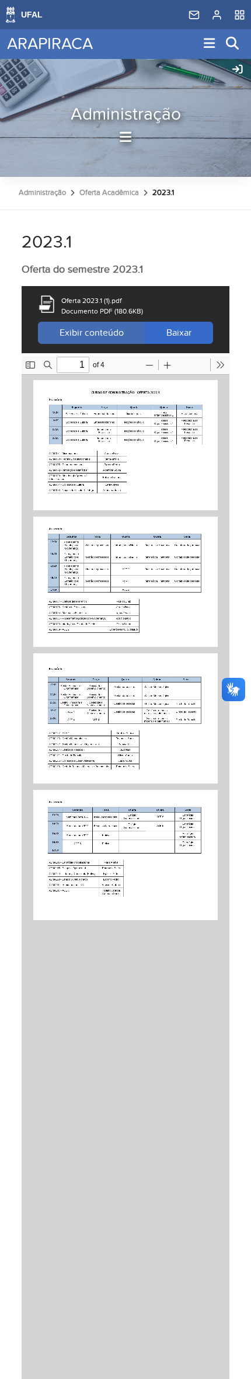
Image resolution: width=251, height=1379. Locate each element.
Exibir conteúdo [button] (92, 333)
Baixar (178, 333)
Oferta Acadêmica (109, 192)
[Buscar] (233, 44)
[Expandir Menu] (209, 44)
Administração (126, 114)
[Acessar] (237, 70)
